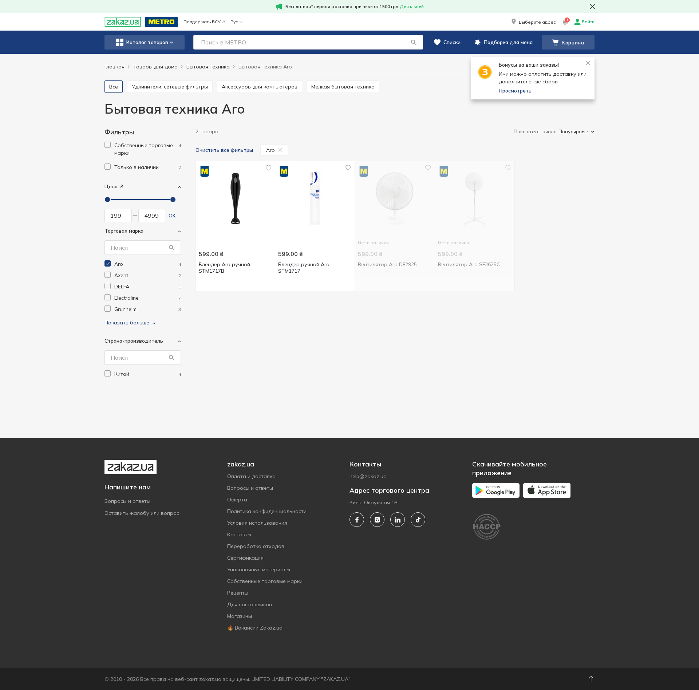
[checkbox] (107, 145)
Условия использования (257, 523)
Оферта (237, 499)
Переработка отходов (255, 546)
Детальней (412, 6)
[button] (533, 22)
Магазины (239, 616)
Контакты (239, 534)
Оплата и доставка (251, 476)
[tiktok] (418, 519)
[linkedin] (397, 519)
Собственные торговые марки (265, 581)
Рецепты (237, 593)
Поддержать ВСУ (202, 21)
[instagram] (377, 519)
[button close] (592, 6)
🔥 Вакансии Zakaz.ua (255, 627)
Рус (234, 21)
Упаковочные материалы (258, 569)
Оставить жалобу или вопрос (141, 513)
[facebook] (357, 519)
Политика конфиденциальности (267, 511)
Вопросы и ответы (127, 501)
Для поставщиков (249, 604)
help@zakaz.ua (368, 476)
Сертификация (245, 558)
